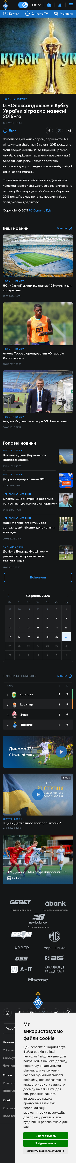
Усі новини (10, 1050)
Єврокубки (11, 1058)
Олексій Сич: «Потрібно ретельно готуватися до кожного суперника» (30, 501)
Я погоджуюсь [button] (46, 1135)
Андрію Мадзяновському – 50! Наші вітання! (36, 421)
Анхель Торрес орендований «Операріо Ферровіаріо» (33, 356)
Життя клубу (12, 450)
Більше (62, 676)
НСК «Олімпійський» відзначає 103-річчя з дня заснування (37, 288)
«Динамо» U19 (13, 547)
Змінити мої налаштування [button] (45, 1150)
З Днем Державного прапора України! (32, 823)
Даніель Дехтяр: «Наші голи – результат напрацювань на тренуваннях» (25, 556)
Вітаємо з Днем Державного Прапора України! (24, 457)
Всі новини (38, 577)
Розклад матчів (14, 1083)
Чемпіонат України (17, 494)
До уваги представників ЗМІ (24, 479)
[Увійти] (60, 5)
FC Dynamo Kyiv (40, 210)
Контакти (10, 1108)
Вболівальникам (15, 1116)
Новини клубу (15, 99)
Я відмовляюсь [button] (45, 1143)
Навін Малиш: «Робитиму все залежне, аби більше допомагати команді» (29, 527)
